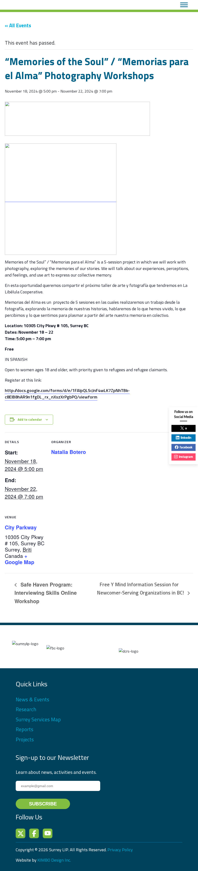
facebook (186, 447)
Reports (24, 729)
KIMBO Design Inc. (54, 860)
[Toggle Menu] (184, 4)
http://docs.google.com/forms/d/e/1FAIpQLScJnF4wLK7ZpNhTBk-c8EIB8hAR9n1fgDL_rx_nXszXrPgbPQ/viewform (67, 393)
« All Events (18, 25)
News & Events (32, 699)
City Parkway (21, 527)
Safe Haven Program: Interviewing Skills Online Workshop (45, 593)
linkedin (186, 437)
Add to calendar (30, 419)
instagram (186, 457)
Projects (25, 739)
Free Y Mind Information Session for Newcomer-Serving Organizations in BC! (141, 588)
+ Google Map (19, 559)
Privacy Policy (120, 849)
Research (26, 709)
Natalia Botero (68, 451)
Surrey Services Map (38, 719)
